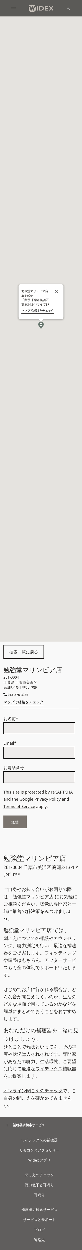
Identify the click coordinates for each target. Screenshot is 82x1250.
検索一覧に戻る (23, 652)
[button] (41, 325)
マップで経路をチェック (23, 701)
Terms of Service (19, 806)
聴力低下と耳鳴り (39, 1184)
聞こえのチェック (39, 1174)
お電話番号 (13, 767)
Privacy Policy (47, 799)
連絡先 (39, 1239)
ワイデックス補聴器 (55, 1069)
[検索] (68, 8)
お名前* (10, 718)
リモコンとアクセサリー (39, 1150)
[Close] (56, 291)
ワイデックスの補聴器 (39, 1140)
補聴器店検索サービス (39, 1209)
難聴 (30, 1047)
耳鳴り (39, 1194)
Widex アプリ (39, 1160)
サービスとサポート (39, 1219)
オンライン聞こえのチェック (33, 1090)
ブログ (39, 1229)
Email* (10, 743)
